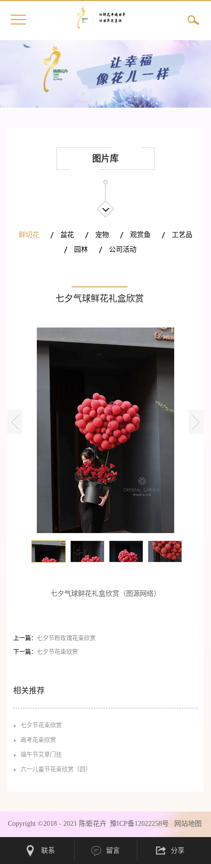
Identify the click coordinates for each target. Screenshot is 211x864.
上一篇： (54, 638)
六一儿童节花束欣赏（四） (56, 769)
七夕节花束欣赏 (41, 725)
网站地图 (186, 823)
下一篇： (45, 652)
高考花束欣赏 (38, 740)
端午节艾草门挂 (41, 754)
